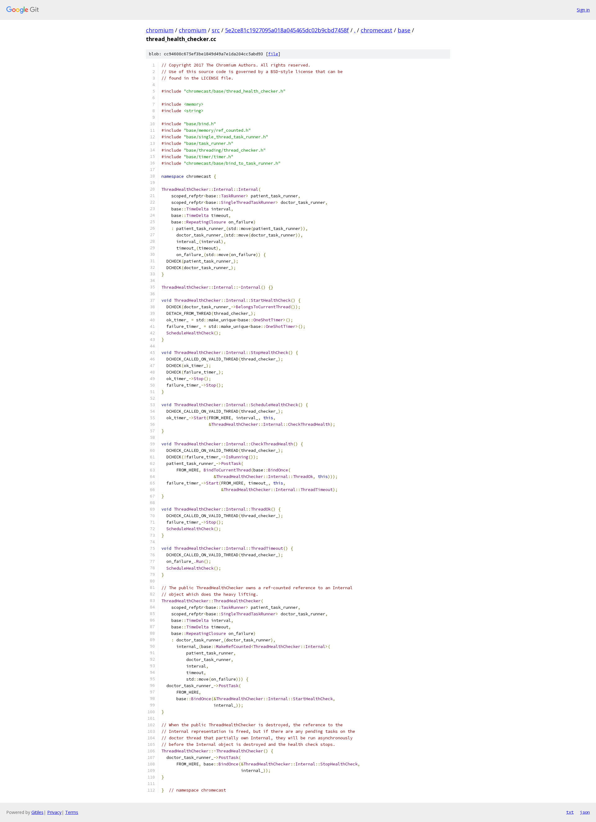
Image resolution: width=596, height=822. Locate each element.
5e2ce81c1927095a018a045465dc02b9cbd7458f (287, 30)
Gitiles (37, 812)
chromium (160, 30)
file (273, 54)
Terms (71, 812)
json (585, 812)
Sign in (583, 10)
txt (570, 812)
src (216, 30)
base (404, 30)
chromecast (376, 30)
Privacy (54, 812)
